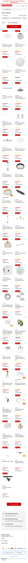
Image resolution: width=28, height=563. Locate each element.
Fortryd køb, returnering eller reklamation (13, 526)
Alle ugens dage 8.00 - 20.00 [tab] (7, 535)
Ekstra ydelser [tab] (4, 540)
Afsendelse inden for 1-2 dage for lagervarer (14, 521)
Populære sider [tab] (4, 543)
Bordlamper (25, 18)
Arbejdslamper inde (6, 18)
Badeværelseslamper (16, 18)
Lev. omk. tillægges (6, 54)
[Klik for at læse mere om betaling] (14, 548)
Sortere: (9, 22)
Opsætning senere (14, 556)
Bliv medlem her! (14, 2)
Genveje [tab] (3, 538)
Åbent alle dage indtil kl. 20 (10, 515)
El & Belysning (5, 15)
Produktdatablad (5, 197)
